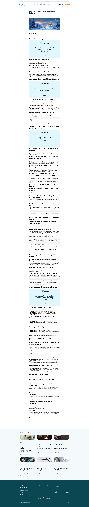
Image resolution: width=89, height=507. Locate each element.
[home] (22, 4)
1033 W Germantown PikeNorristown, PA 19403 (57, 486)
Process (41, 4)
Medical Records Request (41, 490)
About (34, 4)
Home (32, 4)
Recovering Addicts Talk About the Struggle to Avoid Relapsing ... (38, 424)
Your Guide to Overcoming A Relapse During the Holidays (37, 425)
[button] (37, 4)
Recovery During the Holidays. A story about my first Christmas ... (38, 422)
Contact (67, 4)
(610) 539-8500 (59, 4)
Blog (50, 4)
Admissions (44, 4)
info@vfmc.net (56, 492)
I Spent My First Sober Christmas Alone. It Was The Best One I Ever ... (38, 423)
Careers (48, 4)
